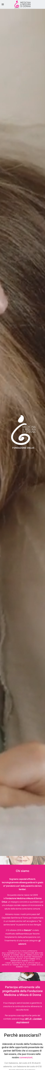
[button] (3, 4)
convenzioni (25, 1057)
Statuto (27, 930)
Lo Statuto (14, 951)
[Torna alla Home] (22, 4)
